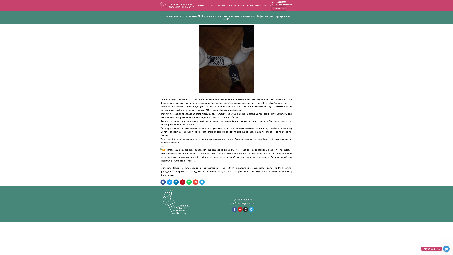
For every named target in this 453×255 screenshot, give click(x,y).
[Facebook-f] (234, 209)
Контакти (266, 5)
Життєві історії (235, 5)
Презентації (248, 5)
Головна (202, 5)
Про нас (210, 5)
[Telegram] (251, 209)
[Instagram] (245, 209)
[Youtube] (240, 209)
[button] (278, 8)
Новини (257, 5)
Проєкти (221, 5)
